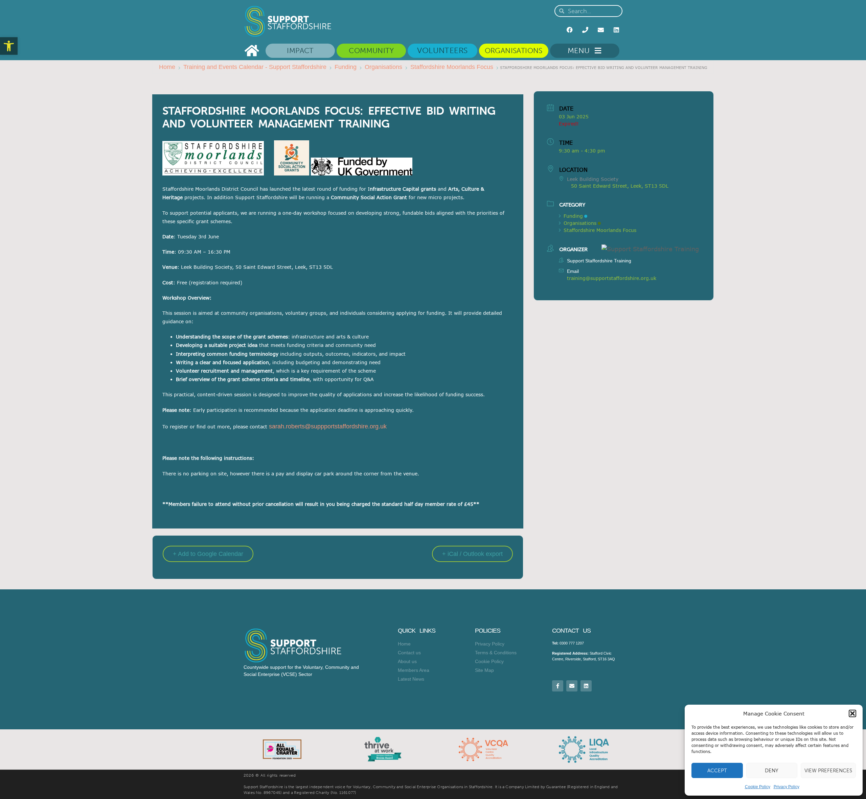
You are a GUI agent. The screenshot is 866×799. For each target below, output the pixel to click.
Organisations (383, 67)
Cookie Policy (757, 786)
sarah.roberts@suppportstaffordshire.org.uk (328, 426)
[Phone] (585, 30)
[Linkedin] (616, 30)
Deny (771, 771)
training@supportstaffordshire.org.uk (611, 278)
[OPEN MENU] (596, 50)
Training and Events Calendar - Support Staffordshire (254, 67)
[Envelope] (601, 30)
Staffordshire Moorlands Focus (451, 67)
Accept (717, 771)
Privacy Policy (786, 786)
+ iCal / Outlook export (472, 553)
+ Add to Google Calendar (208, 553)
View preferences (828, 771)
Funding (346, 67)
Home (167, 67)
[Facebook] (570, 30)
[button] (9, 46)
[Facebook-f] (557, 685)
